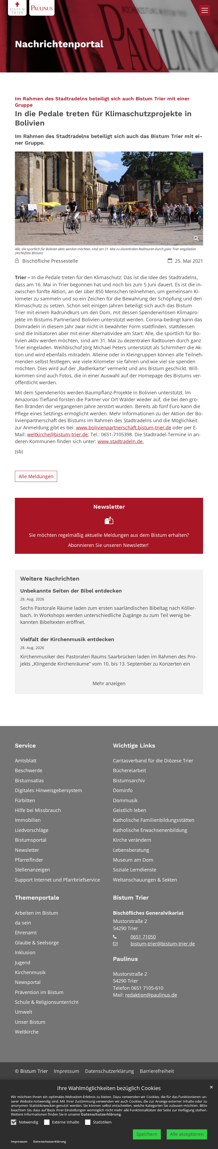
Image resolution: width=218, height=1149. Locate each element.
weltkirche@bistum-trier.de (57, 434)
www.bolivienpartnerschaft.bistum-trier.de (123, 427)
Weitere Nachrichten (49, 578)
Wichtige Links (134, 745)
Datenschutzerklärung (101, 1114)
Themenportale (37, 897)
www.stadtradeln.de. (121, 441)
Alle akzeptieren (187, 1134)
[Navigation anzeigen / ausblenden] (204, 10)
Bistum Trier (131, 897)
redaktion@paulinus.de (151, 995)
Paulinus (125, 959)
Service (25, 745)
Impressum (19, 1141)
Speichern (146, 1134)
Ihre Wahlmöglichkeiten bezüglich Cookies (109, 1088)
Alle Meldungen (36, 476)
